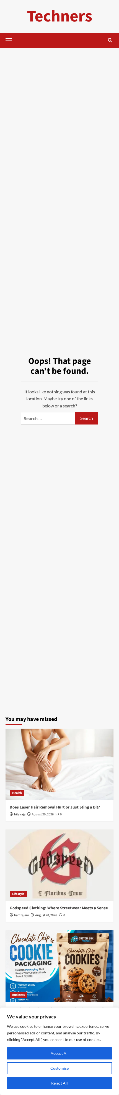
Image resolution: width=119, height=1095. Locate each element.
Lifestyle (18, 894)
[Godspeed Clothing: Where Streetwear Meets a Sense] (59, 865)
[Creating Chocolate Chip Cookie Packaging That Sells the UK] (59, 966)
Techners (59, 16)
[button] (11, 40)
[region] (59, 1051)
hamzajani (21, 915)
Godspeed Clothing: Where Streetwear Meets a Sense (59, 908)
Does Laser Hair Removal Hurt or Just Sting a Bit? (55, 807)
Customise (59, 1068)
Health (17, 793)
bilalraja (19, 814)
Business (18, 995)
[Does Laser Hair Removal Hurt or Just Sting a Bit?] (59, 764)
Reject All (59, 1083)
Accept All (60, 1053)
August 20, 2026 (43, 814)
